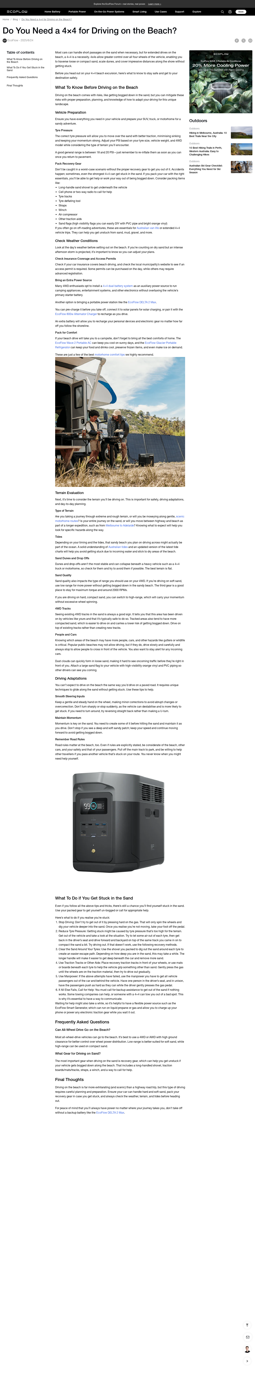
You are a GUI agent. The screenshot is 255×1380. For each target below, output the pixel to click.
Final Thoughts (15, 85)
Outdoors (194, 128)
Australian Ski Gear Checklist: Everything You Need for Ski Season (206, 169)
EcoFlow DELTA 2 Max (142, 302)
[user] (230, 11)
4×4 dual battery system (118, 286)
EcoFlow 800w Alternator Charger (76, 314)
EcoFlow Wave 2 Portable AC (73, 342)
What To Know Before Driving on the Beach (24, 60)
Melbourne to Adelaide (120, 525)
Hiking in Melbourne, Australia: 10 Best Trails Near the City (208, 134)
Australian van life (148, 228)
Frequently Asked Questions (22, 77)
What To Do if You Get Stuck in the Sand (25, 69)
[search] (222, 11)
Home (6, 19)
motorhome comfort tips (110, 354)
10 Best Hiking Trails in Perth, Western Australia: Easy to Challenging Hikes (205, 151)
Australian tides (118, 547)
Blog (15, 19)
